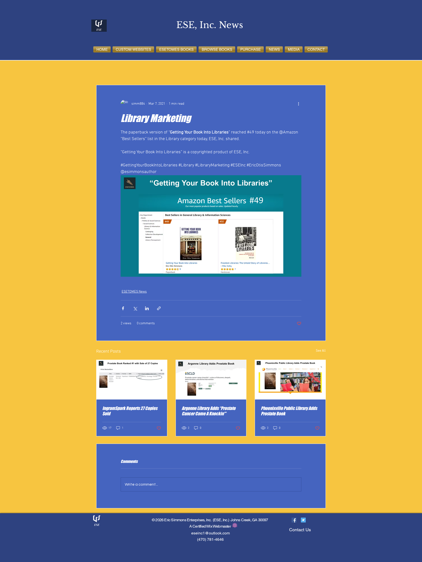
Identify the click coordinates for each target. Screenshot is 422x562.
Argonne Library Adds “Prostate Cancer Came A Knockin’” (208, 411)
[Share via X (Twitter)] (135, 308)
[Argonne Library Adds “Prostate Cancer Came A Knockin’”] (211, 379)
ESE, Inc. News (237, 70)
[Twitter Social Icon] (303, 520)
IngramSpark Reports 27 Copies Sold (129, 411)
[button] (133, 49)
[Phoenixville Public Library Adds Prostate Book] (290, 379)
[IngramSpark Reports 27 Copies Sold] (131, 379)
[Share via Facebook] (123, 308)
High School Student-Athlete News (148, 70)
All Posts (103, 70)
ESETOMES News (201, 70)
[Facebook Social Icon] (294, 520)
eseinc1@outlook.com (210, 533)
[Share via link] (159, 308)
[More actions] (298, 104)
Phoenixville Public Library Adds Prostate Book (289, 411)
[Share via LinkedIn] (147, 308)
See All (321, 351)
